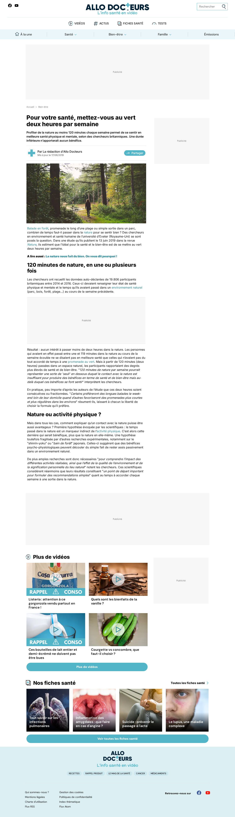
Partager (137, 153)
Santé (69, 34)
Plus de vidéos (51, 557)
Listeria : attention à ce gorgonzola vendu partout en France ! (52, 603)
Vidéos (79, 23)
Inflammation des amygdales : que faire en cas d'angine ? (93, 722)
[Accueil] (117, 759)
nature (88, 232)
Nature (31, 244)
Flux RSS (30, 806)
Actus (104, 23)
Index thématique (69, 801)
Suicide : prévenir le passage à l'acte (138, 724)
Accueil (30, 106)
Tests (162, 23)
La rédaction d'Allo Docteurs (62, 151)
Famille (163, 34)
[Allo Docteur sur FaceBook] (10, 5)
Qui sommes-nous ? (37, 792)
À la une (26, 34)
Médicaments (158, 773)
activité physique (108, 431)
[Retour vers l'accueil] (117, 9)
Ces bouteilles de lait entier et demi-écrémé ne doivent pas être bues (53, 653)
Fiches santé (133, 23)
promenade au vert (81, 361)
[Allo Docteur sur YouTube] (208, 793)
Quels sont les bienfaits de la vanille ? (114, 601)
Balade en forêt (37, 228)
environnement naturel (127, 287)
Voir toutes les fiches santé (117, 739)
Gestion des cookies (71, 792)
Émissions (211, 34)
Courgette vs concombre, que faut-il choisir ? (115, 651)
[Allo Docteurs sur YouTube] (16, 5)
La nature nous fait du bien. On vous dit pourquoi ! (81, 256)
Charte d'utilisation (36, 801)
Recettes (74, 773)
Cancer (140, 773)
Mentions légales (35, 797)
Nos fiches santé (54, 683)
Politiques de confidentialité (75, 797)
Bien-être (116, 34)
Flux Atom (65, 806)
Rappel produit (94, 773)
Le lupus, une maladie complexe (186, 724)
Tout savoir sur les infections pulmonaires (43, 722)
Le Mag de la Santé (119, 773)
